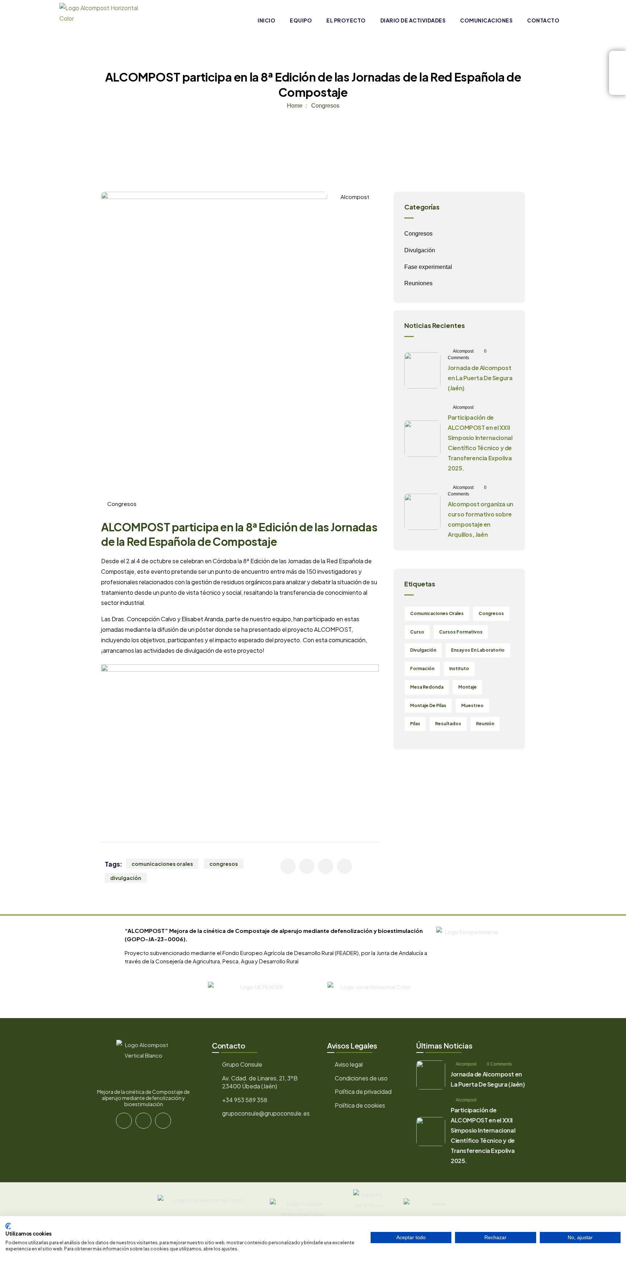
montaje (467, 687)
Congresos (325, 106)
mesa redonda (426, 687)
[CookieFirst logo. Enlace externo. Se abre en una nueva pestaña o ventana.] (8, 1226)
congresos (223, 863)
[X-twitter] (124, 1121)
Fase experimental (428, 267)
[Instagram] (143, 1121)
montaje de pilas (428, 705)
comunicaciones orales (162, 863)
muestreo (472, 705)
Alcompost (355, 196)
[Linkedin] (163, 1121)
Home (294, 106)
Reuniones (418, 283)
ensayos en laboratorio (478, 650)
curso (417, 632)
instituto (459, 668)
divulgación (125, 878)
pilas (415, 723)
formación (422, 668)
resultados (448, 723)
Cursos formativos (461, 632)
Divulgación (419, 250)
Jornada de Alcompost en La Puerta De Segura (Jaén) (480, 378)
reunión (485, 723)
